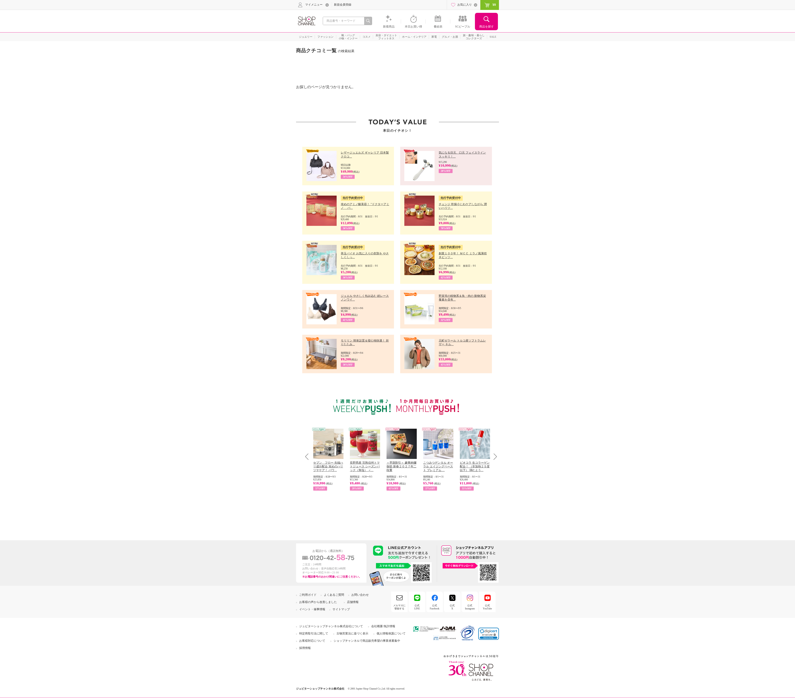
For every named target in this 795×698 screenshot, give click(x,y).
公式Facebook (434, 607)
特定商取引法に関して (313, 633)
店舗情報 (353, 602)
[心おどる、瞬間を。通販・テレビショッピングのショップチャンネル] (306, 20)
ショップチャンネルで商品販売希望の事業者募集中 (367, 640)
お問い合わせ (360, 594)
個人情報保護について (391, 633)
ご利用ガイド (308, 594)
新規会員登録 (342, 4)
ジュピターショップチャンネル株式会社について (331, 626)
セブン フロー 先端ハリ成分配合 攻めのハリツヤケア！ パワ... (328, 466)
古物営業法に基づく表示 (352, 633)
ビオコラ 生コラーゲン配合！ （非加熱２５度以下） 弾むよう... (475, 466)
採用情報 (305, 648)
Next (493, 456)
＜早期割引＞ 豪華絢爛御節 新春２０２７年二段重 (401, 466)
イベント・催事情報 (312, 609)
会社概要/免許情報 (383, 626)
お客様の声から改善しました (318, 602)
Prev (308, 456)
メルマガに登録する (399, 607)
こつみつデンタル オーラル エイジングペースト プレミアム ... (438, 466)
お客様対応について (312, 640)
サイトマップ (341, 609)
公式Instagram (470, 607)
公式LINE (417, 607)
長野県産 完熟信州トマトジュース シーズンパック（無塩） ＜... (365, 466)
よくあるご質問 (334, 594)
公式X (452, 607)
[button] (488, 634)
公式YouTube (487, 607)
